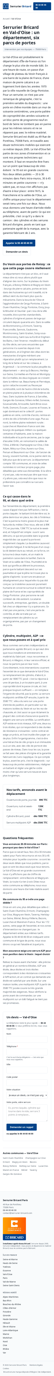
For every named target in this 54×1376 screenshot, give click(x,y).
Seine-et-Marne (10, 1259)
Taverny (33, 1170)
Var (4, 1352)
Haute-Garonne (10, 1319)
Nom (8, 1033)
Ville (8, 1064)
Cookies (6, 1368)
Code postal (12, 1077)
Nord (5, 1341)
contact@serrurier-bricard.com (17, 1213)
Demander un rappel (21, 1127)
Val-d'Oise (7, 1274)
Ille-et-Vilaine (9, 1326)
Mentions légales (36, 1365)
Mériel (24, 1170)
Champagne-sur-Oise (35, 1158)
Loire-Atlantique (10, 1330)
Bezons (33, 1162)
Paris (5, 1278)
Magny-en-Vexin (20, 1162)
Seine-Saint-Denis (11, 1285)
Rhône (6, 1349)
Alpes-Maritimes (10, 1296)
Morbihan (7, 1337)
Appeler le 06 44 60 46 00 (19, 243)
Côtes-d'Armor (9, 1308)
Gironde (7, 1315)
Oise (5, 1345)
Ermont (6, 1162)
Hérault (6, 1323)
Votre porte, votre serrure (18, 1102)
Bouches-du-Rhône (12, 1304)
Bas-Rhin (7, 1300)
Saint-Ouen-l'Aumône (13, 1158)
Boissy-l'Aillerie (10, 1166)
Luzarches (43, 1166)
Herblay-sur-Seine (27, 1166)
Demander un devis (17, 251)
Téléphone (12, 1046)
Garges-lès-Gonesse (12, 1174)
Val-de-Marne (9, 1281)
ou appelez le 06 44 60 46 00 (19, 1133)
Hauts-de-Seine (10, 1263)
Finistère (7, 1311)
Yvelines (7, 1266)
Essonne (7, 1270)
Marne (6, 1334)
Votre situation (13, 1089)
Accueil (6, 18)
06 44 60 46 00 (41, 6)
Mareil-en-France (11, 1170)
